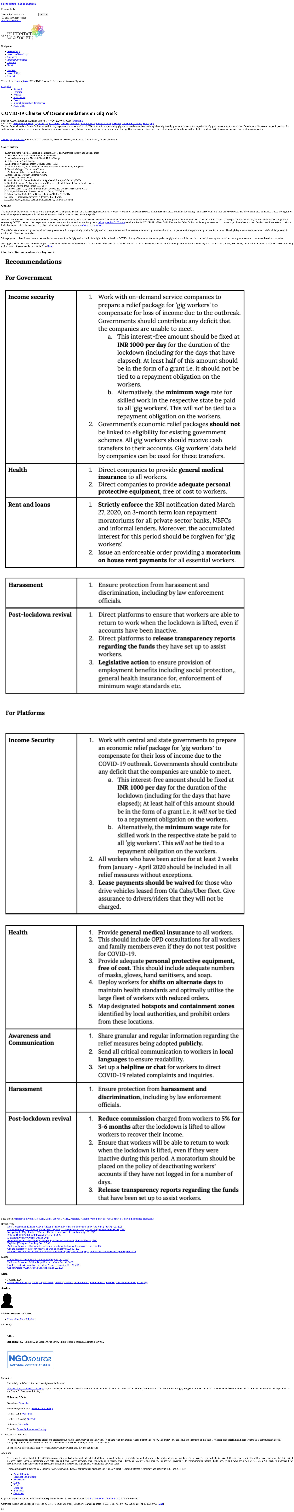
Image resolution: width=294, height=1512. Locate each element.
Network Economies (132, 123)
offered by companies (91, 225)
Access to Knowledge (18, 54)
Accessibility (13, 51)
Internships (18, 1490)
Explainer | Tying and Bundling (29, 1243)
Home (18, 81)
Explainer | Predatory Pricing (28, 1237)
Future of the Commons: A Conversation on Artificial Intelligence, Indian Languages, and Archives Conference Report (71, 1251)
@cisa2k (31, 1419)
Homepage (148, 123)
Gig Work (39, 123)
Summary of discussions (12, 139)
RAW (10, 65)
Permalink (78, 120)
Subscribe (23, 1403)
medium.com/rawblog (42, 1408)
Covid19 (65, 123)
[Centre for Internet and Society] (23, 41)
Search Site (6, 14)
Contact (11, 76)
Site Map (11, 70)
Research (74, 123)
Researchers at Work (23, 123)
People (16, 1485)
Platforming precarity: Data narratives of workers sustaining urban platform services (54, 1246)
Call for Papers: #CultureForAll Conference (35, 1267)
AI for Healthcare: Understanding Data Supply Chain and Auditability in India (52, 1240)
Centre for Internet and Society (31, 1429)
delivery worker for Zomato (111, 222)
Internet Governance (17, 59)
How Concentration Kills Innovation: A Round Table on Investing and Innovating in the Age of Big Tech (65, 1226)
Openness (12, 57)
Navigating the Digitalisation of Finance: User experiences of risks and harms (51, 1232)
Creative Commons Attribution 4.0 (101, 1498)
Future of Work (103, 123)
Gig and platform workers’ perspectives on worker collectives (44, 1248)
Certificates (18, 1493)
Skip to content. (8, 3)
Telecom (11, 62)
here (50, 246)
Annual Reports (21, 1474)
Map (160, 1503)
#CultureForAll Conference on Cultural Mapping (37, 1259)
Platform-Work (88, 123)
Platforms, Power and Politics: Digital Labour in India (40, 1262)
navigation (6, 86)
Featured (116, 123)
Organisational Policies (24, 1477)
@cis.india (23, 1424)
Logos (16, 1482)
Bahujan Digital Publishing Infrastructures (34, 1235)
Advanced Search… (11, 20)
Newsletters (19, 1479)
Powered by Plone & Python (21, 1319)
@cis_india (26, 1413)
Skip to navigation (27, 3)
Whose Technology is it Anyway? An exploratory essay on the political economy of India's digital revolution (66, 1229)
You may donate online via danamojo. (25, 1388)
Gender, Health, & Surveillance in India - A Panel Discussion (43, 1265)
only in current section (15, 17)
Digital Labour (52, 123)
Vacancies (18, 1488)
